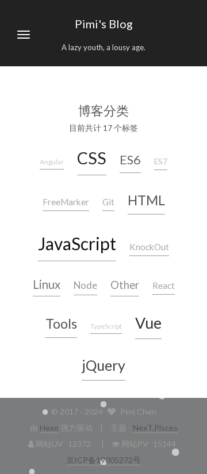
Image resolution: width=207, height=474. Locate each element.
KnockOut (149, 247)
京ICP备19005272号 (103, 460)
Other (124, 285)
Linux (46, 284)
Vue (148, 323)
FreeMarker (66, 202)
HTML (146, 200)
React (163, 285)
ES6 (130, 159)
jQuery (103, 365)
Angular (52, 161)
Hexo (49, 427)
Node (85, 285)
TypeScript (106, 326)
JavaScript (77, 243)
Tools (61, 323)
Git (108, 202)
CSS (91, 158)
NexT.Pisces (155, 427)
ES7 (160, 161)
